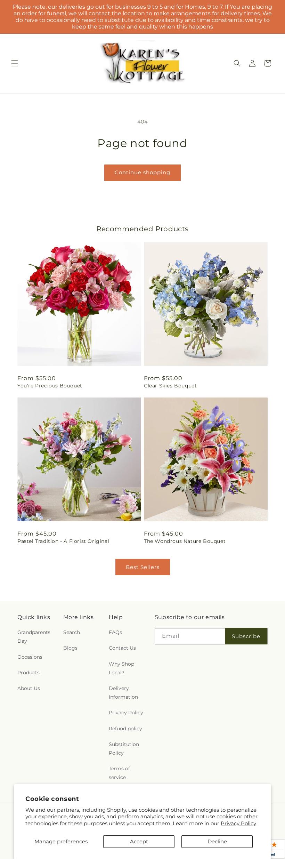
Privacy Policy (238, 823)
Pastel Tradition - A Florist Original (63, 541)
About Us (28, 688)
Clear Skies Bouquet (170, 386)
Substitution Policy (124, 748)
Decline (217, 841)
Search (71, 632)
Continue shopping (142, 172)
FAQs (115, 632)
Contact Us (122, 648)
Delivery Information (123, 692)
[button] (14, 63)
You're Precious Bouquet (49, 386)
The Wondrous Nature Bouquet (185, 541)
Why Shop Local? (121, 668)
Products (28, 672)
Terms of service (119, 772)
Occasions (29, 657)
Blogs (70, 648)
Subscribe (246, 636)
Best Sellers (143, 567)
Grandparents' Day (34, 636)
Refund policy (125, 728)
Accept (139, 841)
